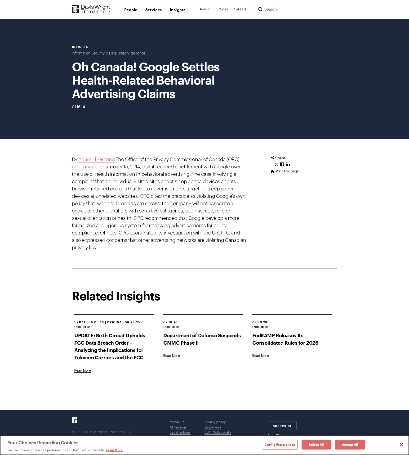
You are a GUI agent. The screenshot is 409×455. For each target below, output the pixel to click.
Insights (178, 9)
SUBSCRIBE (282, 426)
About (205, 9)
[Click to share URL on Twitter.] (276, 164)
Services (153, 9)
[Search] (260, 9)
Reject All (316, 444)
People (130, 9)
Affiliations (178, 427)
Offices (222, 9)
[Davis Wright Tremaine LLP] (91, 9)
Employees (212, 427)
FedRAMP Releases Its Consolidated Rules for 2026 (285, 339)
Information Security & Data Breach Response (108, 53)
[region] (204, 445)
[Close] (401, 444)
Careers (240, 9)
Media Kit (177, 422)
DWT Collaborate (217, 432)
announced (85, 166)
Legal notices (180, 432)
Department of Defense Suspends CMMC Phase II (202, 339)
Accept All (350, 444)
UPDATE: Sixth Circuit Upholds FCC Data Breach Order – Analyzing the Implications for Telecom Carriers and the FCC (109, 346)
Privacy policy (215, 422)
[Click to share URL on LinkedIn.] (288, 164)
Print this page (287, 171)
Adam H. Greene (96, 159)
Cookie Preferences (280, 444)
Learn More (114, 450)
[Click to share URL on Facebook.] (282, 164)
